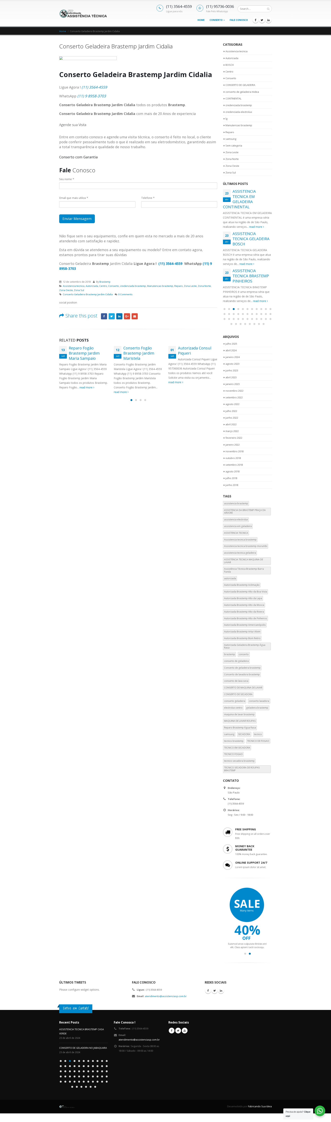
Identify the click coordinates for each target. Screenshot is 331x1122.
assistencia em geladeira (238, 526)
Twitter (112, 316)
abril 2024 (231, 350)
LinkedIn (119, 316)
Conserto (216, 20)
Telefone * (148, 198)
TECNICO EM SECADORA (237, 747)
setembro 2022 (234, 397)
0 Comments (125, 294)
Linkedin (221, 990)
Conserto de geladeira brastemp (242, 667)
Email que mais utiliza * (73, 198)
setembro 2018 (234, 464)
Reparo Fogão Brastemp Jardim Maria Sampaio (84, 353)
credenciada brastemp (133, 286)
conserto (244, 654)
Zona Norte (204, 286)
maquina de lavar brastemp (239, 714)
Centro (103, 286)
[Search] (268, 9)
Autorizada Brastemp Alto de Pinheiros (245, 618)
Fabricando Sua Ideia (260, 1102)
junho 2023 (231, 370)
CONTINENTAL (233, 98)
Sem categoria (233, 145)
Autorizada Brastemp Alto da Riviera (244, 611)
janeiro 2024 (232, 357)
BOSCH (229, 65)
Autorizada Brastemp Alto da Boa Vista (245, 591)
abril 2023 (231, 377)
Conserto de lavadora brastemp (242, 674)
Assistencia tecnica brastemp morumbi (245, 546)
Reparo (178, 286)
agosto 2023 (232, 363)
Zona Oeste (66, 290)
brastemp (229, 654)
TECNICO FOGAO (233, 754)
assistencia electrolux (236, 519)
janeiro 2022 (232, 444)
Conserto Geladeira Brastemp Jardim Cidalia (88, 294)
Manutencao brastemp (160, 286)
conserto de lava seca (236, 681)
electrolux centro (233, 707)
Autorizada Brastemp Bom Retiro (242, 638)
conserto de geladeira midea (242, 92)
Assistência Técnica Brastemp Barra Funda (244, 570)
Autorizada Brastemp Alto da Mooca (244, 605)
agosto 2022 (232, 404)
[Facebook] (255, 20)
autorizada (230, 578)
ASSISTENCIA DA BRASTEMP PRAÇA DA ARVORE (245, 511)
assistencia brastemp (236, 503)
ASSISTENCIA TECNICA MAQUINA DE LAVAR (243, 561)
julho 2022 (231, 411)
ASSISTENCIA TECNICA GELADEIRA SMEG (81, 1043)
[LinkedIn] (268, 20)
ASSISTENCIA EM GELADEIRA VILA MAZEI (81, 1029)
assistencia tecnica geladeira (240, 552)
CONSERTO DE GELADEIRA (240, 85)
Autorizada (92, 286)
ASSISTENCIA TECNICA (236, 533)
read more (86, 387)
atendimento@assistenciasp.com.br (166, 996)
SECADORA (244, 734)
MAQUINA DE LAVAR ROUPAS (240, 721)
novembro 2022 (234, 390)
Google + (127, 316)
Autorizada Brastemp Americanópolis (245, 624)
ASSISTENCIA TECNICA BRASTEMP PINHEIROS (251, 276)
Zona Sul (79, 290)
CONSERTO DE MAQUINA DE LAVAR (243, 687)
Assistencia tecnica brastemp (240, 539)
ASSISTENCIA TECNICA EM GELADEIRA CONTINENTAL (239, 199)
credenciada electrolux (238, 112)
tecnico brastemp (233, 741)
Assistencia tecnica (73, 286)
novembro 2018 (234, 451)
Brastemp (105, 281)
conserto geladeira (234, 701)
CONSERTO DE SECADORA (238, 694)
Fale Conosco (239, 20)
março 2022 (232, 431)
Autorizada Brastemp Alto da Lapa (243, 598)
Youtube (185, 1030)
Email (135, 316)
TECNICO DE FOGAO (258, 741)
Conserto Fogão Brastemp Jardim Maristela (138, 353)
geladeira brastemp (257, 707)
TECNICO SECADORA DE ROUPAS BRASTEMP (242, 769)
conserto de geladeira (236, 661)
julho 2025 (231, 343)
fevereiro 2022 (233, 437)
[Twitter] (262, 20)
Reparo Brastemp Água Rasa (240, 727)
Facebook (104, 316)
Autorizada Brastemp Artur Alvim (242, 631)
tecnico (258, 734)
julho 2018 (231, 478)
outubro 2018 (233, 458)
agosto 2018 (232, 471)
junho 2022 (231, 417)
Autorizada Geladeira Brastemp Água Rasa (244, 646)
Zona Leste (190, 286)
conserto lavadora (259, 701)
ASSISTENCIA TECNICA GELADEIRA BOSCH (251, 239)
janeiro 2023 (232, 384)
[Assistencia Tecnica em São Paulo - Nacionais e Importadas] (83, 13)
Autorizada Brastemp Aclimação (242, 585)
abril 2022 (231, 424)
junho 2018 (231, 485)
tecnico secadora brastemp (239, 760)
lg (226, 118)
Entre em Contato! (76, 1008)
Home (201, 20)
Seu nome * (66, 179)
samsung (230, 139)
